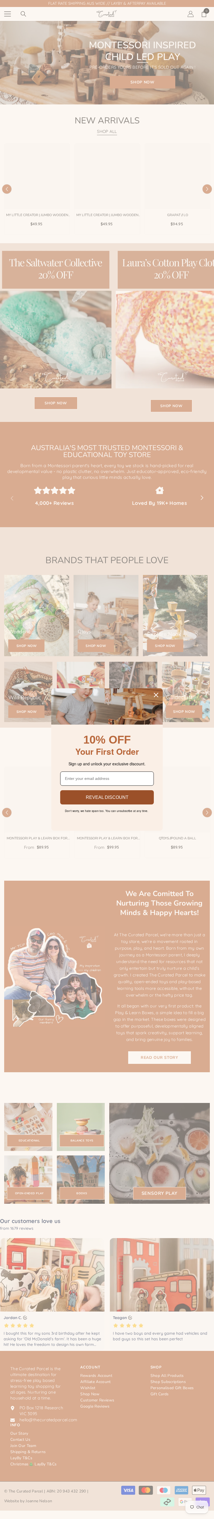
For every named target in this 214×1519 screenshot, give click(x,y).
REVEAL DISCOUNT (107, 797)
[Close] (156, 695)
